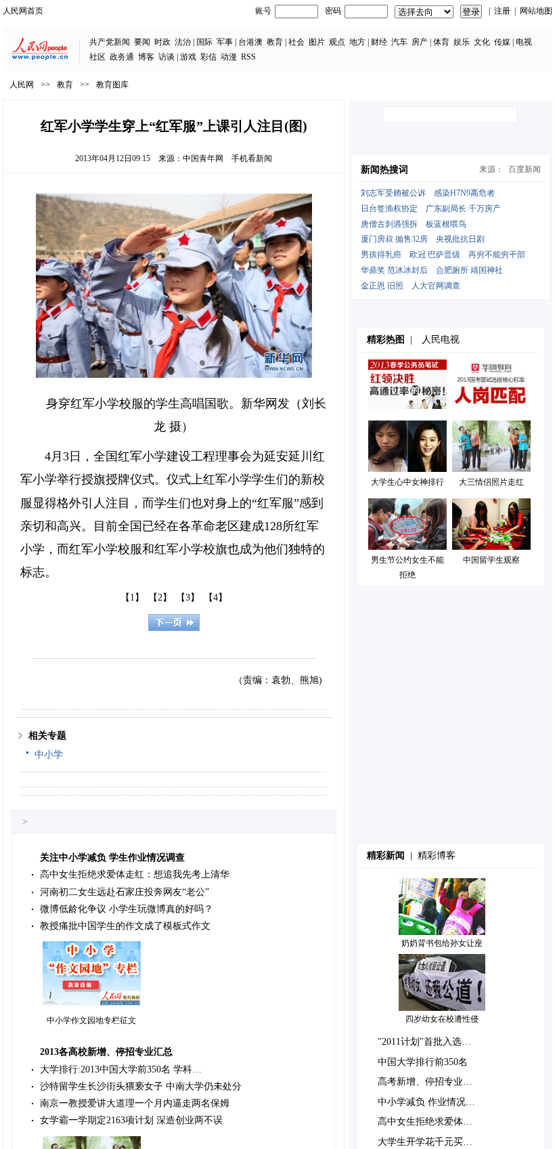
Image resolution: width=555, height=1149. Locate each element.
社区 (97, 57)
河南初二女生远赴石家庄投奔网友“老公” (124, 892)
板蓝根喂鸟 (446, 224)
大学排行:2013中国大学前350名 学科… (121, 1069)
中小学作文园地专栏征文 (91, 1020)
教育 (275, 42)
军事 (225, 42)
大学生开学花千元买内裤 (430, 1142)
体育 (441, 42)
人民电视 (441, 339)
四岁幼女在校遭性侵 (442, 1019)
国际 (204, 42)
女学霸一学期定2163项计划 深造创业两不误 (131, 1120)
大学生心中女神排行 (407, 482)
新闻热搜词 (384, 170)
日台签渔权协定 (389, 208)
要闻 (142, 42)
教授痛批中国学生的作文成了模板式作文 (125, 926)
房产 (420, 42)
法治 (183, 42)
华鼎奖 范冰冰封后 (394, 270)
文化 (482, 42)
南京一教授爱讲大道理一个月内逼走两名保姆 (134, 1103)
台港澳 (250, 42)
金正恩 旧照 (382, 285)
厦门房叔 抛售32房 (394, 239)
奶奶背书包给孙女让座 (442, 943)
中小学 (49, 755)
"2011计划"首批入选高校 (429, 1042)
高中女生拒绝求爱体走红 (430, 1122)
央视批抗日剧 (460, 239)
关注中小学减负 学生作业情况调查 (112, 857)
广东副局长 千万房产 (463, 208)
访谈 (166, 57)
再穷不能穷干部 (496, 254)
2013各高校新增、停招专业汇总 (106, 1052)
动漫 (229, 57)
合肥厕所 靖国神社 (469, 270)
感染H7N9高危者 (464, 193)
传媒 (502, 42)
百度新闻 (524, 169)
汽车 (399, 42)
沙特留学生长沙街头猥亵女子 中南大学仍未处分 (141, 1086)
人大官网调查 (436, 285)
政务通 (122, 57)
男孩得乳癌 (381, 254)
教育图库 (112, 84)
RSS (248, 57)
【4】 (215, 597)
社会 (296, 42)
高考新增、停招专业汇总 (430, 1082)
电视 (524, 42)
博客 (146, 57)
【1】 (132, 597)
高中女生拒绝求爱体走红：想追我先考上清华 (134, 874)
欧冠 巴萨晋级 (434, 254)
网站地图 (536, 11)
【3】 (188, 597)
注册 (502, 11)
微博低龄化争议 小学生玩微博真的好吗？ (126, 909)
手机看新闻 (251, 158)
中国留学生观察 (491, 560)
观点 (337, 42)
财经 (379, 42)
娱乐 (461, 42)
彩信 (208, 57)
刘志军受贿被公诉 (393, 193)
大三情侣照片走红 (491, 482)
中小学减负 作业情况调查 (431, 1102)
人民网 (21, 84)
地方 (357, 42)
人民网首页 (23, 11)
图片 (317, 42)
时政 (162, 42)
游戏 (188, 57)
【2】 (160, 597)
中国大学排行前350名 (423, 1062)
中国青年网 (203, 158)
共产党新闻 (109, 42)
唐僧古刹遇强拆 (389, 224)
